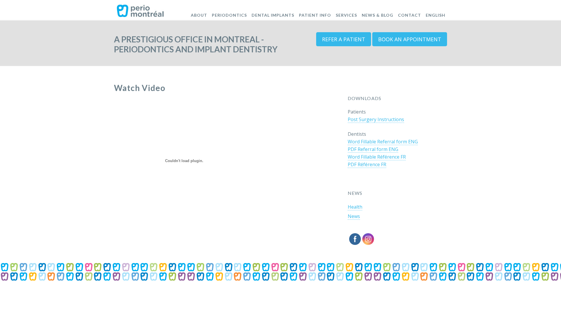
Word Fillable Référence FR (377, 157)
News (354, 216)
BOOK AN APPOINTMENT (409, 39)
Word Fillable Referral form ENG (383, 141)
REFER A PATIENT (343, 39)
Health (355, 207)
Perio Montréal (140, 9)
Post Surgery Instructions (376, 119)
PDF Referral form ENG (373, 149)
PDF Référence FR (367, 164)
